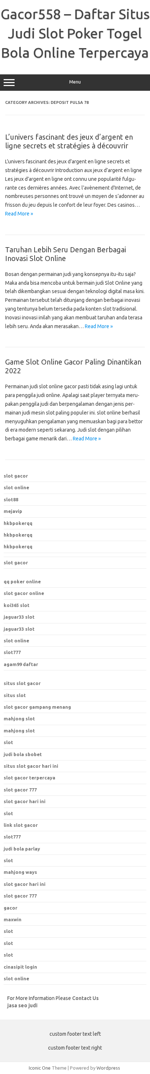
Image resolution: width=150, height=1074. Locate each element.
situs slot (15, 695)
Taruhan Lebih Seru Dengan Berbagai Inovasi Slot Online (65, 253)
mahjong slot (19, 718)
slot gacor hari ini (25, 801)
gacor (10, 907)
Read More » (19, 214)
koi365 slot (16, 605)
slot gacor (16, 475)
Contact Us (85, 998)
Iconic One (40, 1067)
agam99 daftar (21, 664)
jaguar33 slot (19, 616)
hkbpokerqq (18, 523)
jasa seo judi (22, 1005)
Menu (75, 82)
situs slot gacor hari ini (31, 765)
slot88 (11, 499)
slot (8, 742)
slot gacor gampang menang (37, 706)
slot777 (12, 652)
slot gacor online (24, 593)
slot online (16, 487)
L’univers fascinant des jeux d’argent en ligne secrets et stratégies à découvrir (69, 141)
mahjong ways (20, 872)
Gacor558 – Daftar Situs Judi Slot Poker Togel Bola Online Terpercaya (75, 33)
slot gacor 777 (20, 789)
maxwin (12, 919)
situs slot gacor (22, 683)
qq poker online (22, 581)
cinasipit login (20, 966)
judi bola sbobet (23, 754)
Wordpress (108, 1067)
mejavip (13, 511)
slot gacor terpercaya (29, 777)
